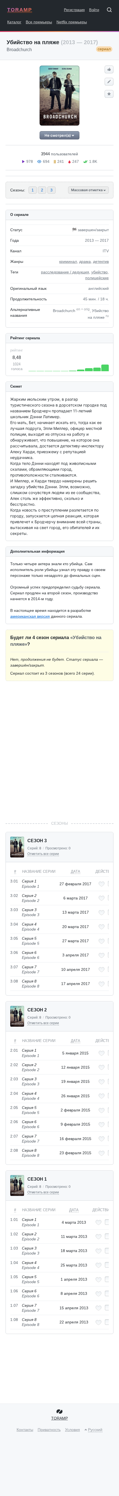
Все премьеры (39, 22)
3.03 (14, 909)
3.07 (14, 967)
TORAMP (19, 10)
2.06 (14, 1121)
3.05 (14, 938)
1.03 (14, 1248)
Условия (72, 1429)
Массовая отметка (87, 190)
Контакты (25, 1429)
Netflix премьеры (71, 22)
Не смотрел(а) (58, 135)
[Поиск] (111, 11)
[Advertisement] (59, 751)
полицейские (97, 278)
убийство (99, 272)
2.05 (14, 1107)
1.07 (14, 1305)
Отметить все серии (43, 854)
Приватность (49, 1429)
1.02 (14, 1234)
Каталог (14, 22)
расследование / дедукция (65, 272)
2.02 (14, 1065)
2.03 (14, 1079)
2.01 (14, 1050)
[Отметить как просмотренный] (108, 1222)
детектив (101, 261)
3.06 (14, 952)
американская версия (30, 616)
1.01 (14, 1219)
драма (85, 261)
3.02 (14, 895)
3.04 (14, 924)
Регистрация (74, 10)
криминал (68, 261)
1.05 (14, 1277)
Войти (94, 10)
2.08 (14, 1150)
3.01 (14, 881)
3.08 (14, 981)
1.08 (14, 1319)
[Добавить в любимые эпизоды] (102, 884)
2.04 (14, 1093)
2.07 (14, 1136)
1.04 (14, 1262)
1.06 (14, 1291)
